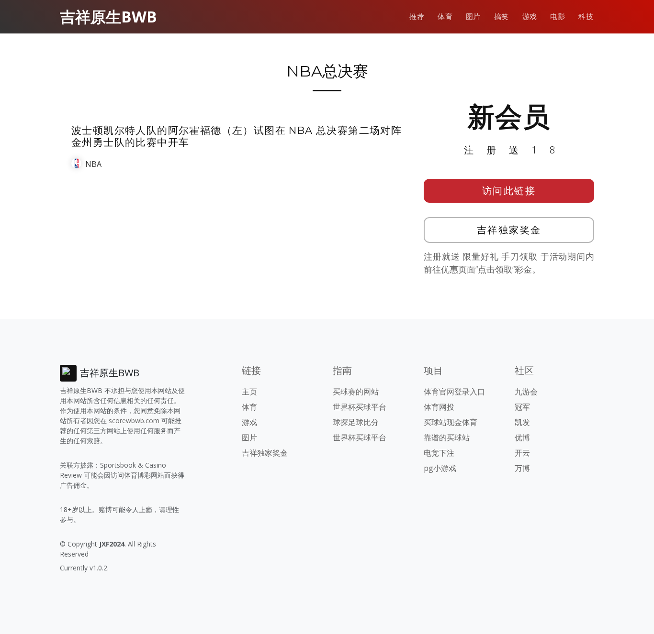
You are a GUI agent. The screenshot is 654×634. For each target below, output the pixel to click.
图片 (473, 16)
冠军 (522, 407)
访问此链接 (509, 190)
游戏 (529, 16)
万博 (522, 468)
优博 (522, 437)
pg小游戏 (440, 468)
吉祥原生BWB (108, 16)
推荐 (416, 16)
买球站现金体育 (450, 422)
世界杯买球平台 (359, 407)
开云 (522, 453)
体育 (445, 16)
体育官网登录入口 (454, 391)
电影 (557, 16)
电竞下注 (439, 453)
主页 (249, 391)
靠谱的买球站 (447, 437)
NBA (93, 164)
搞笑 (501, 16)
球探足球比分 (356, 422)
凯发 (522, 422)
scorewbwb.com (134, 420)
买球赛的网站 (356, 391)
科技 (585, 16)
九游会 (526, 391)
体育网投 (439, 407)
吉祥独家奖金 (509, 229)
